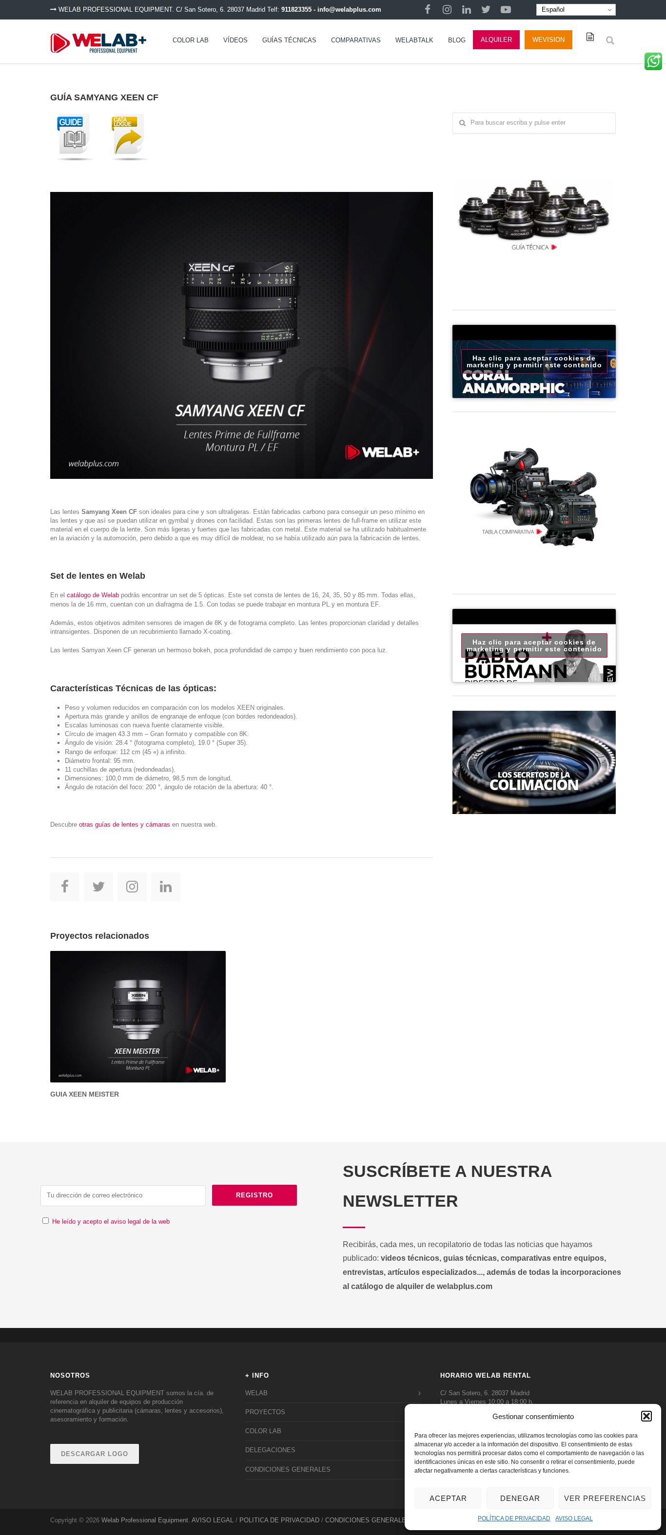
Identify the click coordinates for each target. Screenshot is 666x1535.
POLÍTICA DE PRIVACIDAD (514, 1518)
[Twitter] (486, 9)
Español (552, 9)
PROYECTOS (265, 1412)
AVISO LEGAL (574, 1518)
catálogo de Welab (93, 595)
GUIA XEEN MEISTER (84, 1094)
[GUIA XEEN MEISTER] (138, 1016)
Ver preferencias (605, 1498)
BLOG (457, 40)
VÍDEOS (235, 40)
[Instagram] (447, 9)
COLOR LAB (191, 40)
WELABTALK (414, 40)
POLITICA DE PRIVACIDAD (279, 1520)
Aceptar (448, 1498)
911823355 (296, 9)
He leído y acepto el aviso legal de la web (111, 1221)
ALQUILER (496, 39)
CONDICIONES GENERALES (288, 1469)
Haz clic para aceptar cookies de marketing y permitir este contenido (534, 361)
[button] (646, 1416)
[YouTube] (505, 9)
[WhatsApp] (653, 65)
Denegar (520, 1498)
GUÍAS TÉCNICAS (289, 40)
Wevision (548, 39)
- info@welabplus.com (347, 9)
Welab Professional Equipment (144, 1520)
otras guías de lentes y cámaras (124, 824)
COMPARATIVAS (356, 40)
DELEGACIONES (270, 1450)
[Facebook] (427, 9)
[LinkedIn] (466, 9)
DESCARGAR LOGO (94, 1454)
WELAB (256, 1393)
